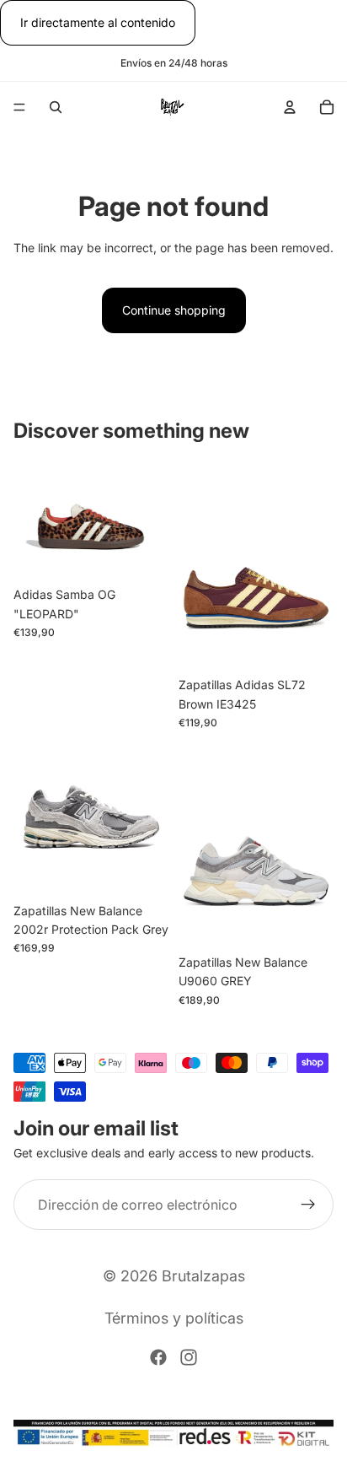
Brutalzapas (203, 1276)
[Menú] (19, 108)
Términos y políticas (173, 1318)
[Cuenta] (289, 107)
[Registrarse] (308, 1204)
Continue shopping (174, 310)
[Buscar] (55, 107)
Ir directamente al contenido (97, 22)
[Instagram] (189, 1357)
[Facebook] (158, 1357)
